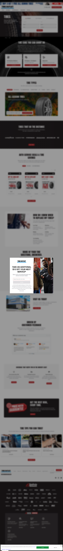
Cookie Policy (3, 549)
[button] (61, 545)
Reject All (55, 547)
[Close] (51, 259)
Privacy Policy (23, 289)
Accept (42, 547)
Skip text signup (21, 290)
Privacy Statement (8, 549)
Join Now (21, 282)
